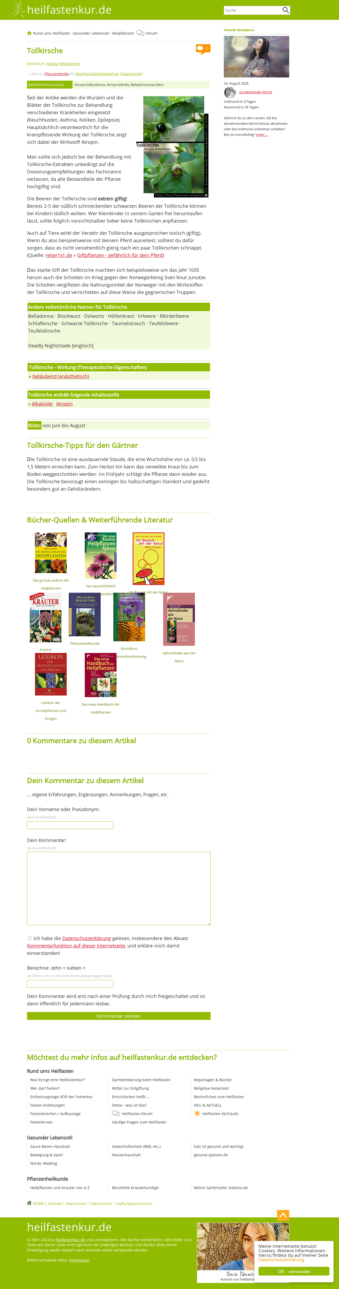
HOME (38, 1203)
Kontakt (55, 1203)
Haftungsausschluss (135, 1203)
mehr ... (262, 134)
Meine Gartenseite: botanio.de (221, 1187)
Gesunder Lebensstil (91, 33)
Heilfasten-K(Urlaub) (220, 1113)
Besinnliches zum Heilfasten (219, 1096)
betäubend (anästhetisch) (61, 376)
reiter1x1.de (59, 255)
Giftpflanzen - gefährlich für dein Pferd (120, 255)
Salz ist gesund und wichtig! (219, 1146)
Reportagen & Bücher (213, 1079)
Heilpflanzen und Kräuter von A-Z (60, 1187)
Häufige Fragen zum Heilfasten (139, 1122)
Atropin (64, 403)
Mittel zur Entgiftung (130, 1088)
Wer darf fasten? (45, 1088)
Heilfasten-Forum (137, 1113)
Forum (151, 33)
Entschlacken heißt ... (131, 1096)
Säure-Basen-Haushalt (50, 1146)
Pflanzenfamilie (56, 73)
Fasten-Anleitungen (47, 1105)
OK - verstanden (294, 1271)
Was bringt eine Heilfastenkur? (57, 1079)
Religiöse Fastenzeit (211, 1088)
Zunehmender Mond (255, 92)
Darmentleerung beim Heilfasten (141, 1079)
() (108, 73)
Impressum (76, 1203)
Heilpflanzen (123, 33)
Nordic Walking (43, 1163)
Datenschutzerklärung (281, 1259)
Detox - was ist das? (129, 1105)
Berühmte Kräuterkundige (135, 1187)
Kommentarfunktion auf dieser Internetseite (76, 945)
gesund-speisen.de (211, 1154)
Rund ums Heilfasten (51, 33)
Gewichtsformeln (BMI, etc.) (136, 1146)
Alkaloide (42, 403)
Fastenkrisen (41, 1122)
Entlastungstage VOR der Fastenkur (61, 1096)
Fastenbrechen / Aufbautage (55, 1113)
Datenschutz (101, 1203)
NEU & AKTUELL (208, 1105)
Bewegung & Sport (46, 1154)
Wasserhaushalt (126, 1154)
